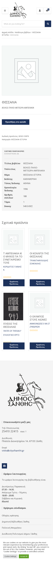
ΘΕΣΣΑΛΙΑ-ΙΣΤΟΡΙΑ (19, 139)
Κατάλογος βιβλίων (23, 32)
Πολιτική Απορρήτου (11, 527)
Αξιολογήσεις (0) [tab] (11, 154)
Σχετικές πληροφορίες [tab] (14, 151)
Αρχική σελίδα (7, 32)
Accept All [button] (23, 556)
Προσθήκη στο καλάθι (15, 122)
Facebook (4, 465)
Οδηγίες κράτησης (10, 515)
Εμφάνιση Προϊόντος (13, 282)
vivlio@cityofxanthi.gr (13, 450)
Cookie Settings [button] (10, 556)
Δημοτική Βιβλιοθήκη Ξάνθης (15, 521)
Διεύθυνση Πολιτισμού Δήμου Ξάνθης (19, 533)
